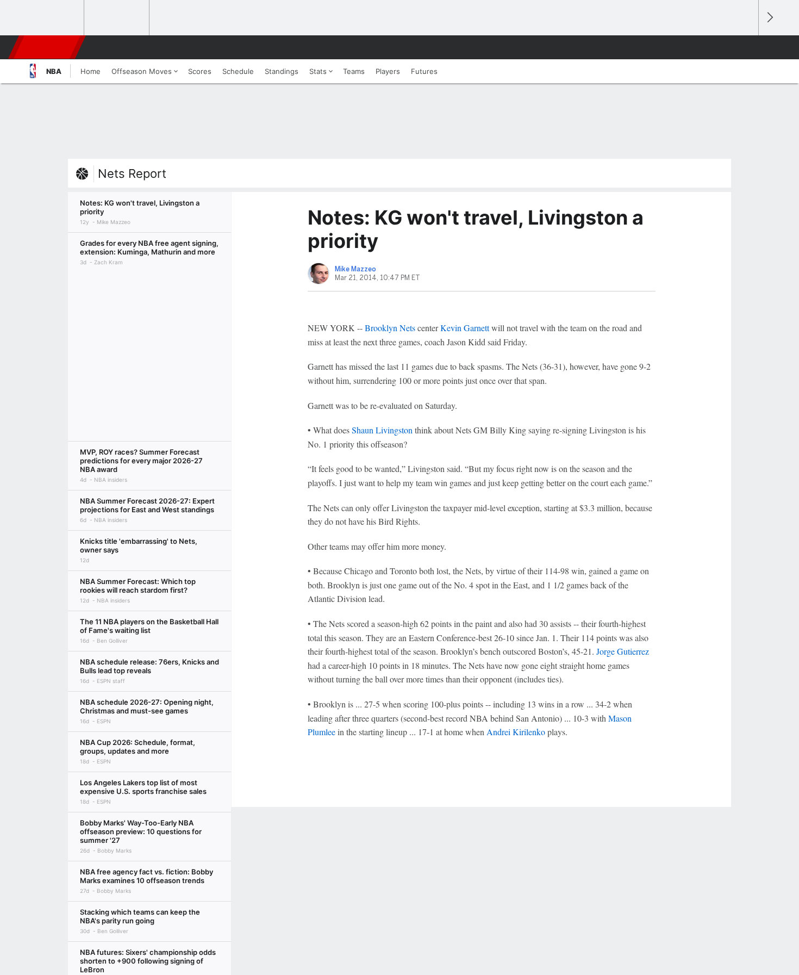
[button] (745, 47)
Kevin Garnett (464, 327)
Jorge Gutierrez (622, 651)
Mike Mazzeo (355, 269)
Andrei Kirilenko (515, 731)
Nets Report (132, 173)
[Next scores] (769, 17)
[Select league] (52, 18)
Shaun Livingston (382, 430)
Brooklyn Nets (390, 327)
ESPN (48, 47)
